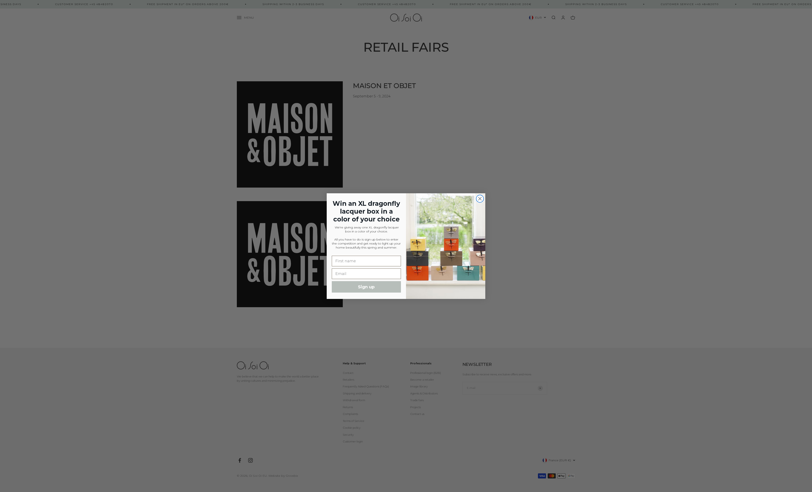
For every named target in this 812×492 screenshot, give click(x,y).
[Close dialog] (480, 198)
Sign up (366, 286)
